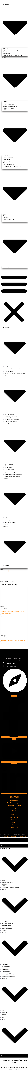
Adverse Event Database (9, 108)
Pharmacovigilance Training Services (12, 166)
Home (2, 581)
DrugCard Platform (7, 101)
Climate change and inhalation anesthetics (12, 640)
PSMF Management (8, 163)
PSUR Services (6, 159)
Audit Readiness (7, 53)
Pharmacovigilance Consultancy (11, 168)
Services (14, 808)
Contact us (14, 822)
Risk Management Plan (8, 164)
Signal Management (8, 157)
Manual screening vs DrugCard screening (13, 55)
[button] (14, 298)
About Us (5, 48)
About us (14, 825)
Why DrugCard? (14, 796)
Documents (6, 217)
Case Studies (6, 216)
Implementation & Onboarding (10, 50)
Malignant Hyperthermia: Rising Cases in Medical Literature (12, 612)
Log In (14, 811)
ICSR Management (7, 161)
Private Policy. (7, 836)
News (4, 221)
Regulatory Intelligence (8, 104)
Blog (4, 214)
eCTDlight (5, 110)
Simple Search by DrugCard (10, 103)
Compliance (6, 51)
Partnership (6, 267)
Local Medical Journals (8, 219)
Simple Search (14, 800)
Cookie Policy (14, 836)
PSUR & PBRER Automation (10, 106)
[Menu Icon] (0, 573)
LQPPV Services (7, 156)
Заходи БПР (14, 828)
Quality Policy (23, 836)
